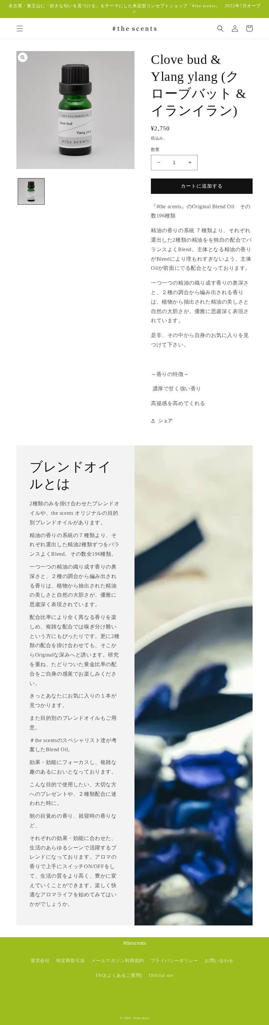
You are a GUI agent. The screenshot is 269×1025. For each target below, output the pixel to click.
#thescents (141, 1018)
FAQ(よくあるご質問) (119, 975)
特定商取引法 (70, 960)
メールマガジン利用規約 (117, 960)
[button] (19, 28)
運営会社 (40, 960)
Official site (161, 975)
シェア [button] (165, 420)
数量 (155, 149)
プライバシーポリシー (174, 960)
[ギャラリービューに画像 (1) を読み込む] (31, 191)
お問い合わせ (219, 960)
